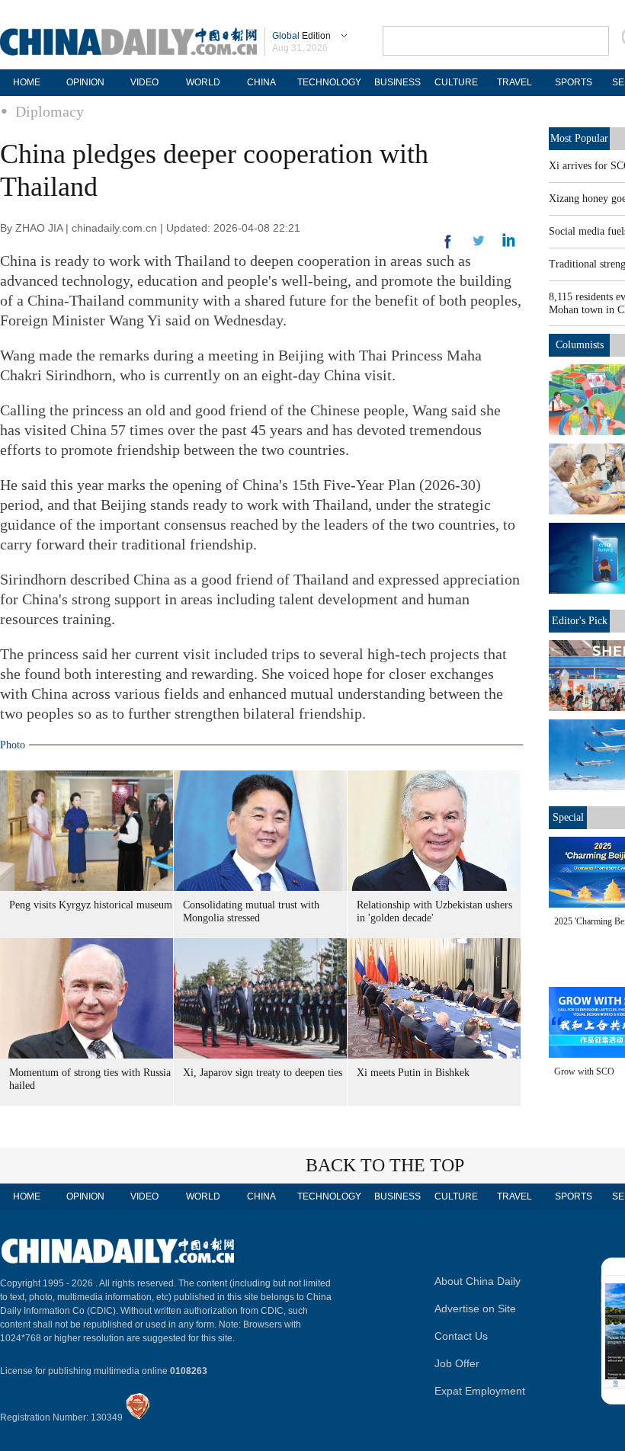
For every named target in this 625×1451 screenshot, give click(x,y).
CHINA (261, 82)
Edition (301, 35)
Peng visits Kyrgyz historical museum (90, 905)
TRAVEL (514, 82)
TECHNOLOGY (329, 82)
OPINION (85, 82)
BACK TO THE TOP (385, 1165)
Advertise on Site (475, 1308)
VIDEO (144, 82)
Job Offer (456, 1363)
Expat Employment (479, 1391)
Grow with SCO (584, 1071)
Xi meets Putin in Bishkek (413, 1072)
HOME (26, 82)
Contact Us (461, 1336)
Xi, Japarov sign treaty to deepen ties (262, 1072)
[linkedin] (478, 245)
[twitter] (508, 244)
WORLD (203, 82)
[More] (448, 247)
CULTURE (456, 82)
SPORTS (573, 82)
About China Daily (477, 1281)
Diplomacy (49, 111)
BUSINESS (397, 82)
